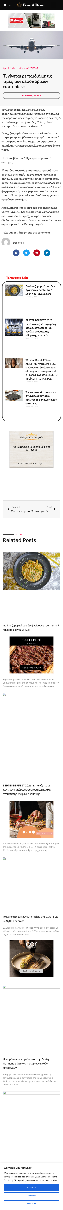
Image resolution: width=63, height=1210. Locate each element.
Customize (31, 1195)
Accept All (31, 1187)
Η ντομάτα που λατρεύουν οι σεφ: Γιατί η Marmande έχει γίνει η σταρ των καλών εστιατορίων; (26, 1064)
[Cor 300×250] (31, 958)
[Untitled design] (31, 20)
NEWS (22, 68)
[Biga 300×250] (31, 819)
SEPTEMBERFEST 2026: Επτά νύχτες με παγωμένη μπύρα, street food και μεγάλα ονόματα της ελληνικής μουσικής (40, 328)
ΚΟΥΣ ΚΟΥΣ (32, 68)
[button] (53, 4)
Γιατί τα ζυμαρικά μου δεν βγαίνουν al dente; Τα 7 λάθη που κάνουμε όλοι (40, 290)
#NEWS (37, 95)
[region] (31, 1186)
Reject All (31, 1203)
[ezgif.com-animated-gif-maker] (31, 655)
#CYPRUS (27, 95)
